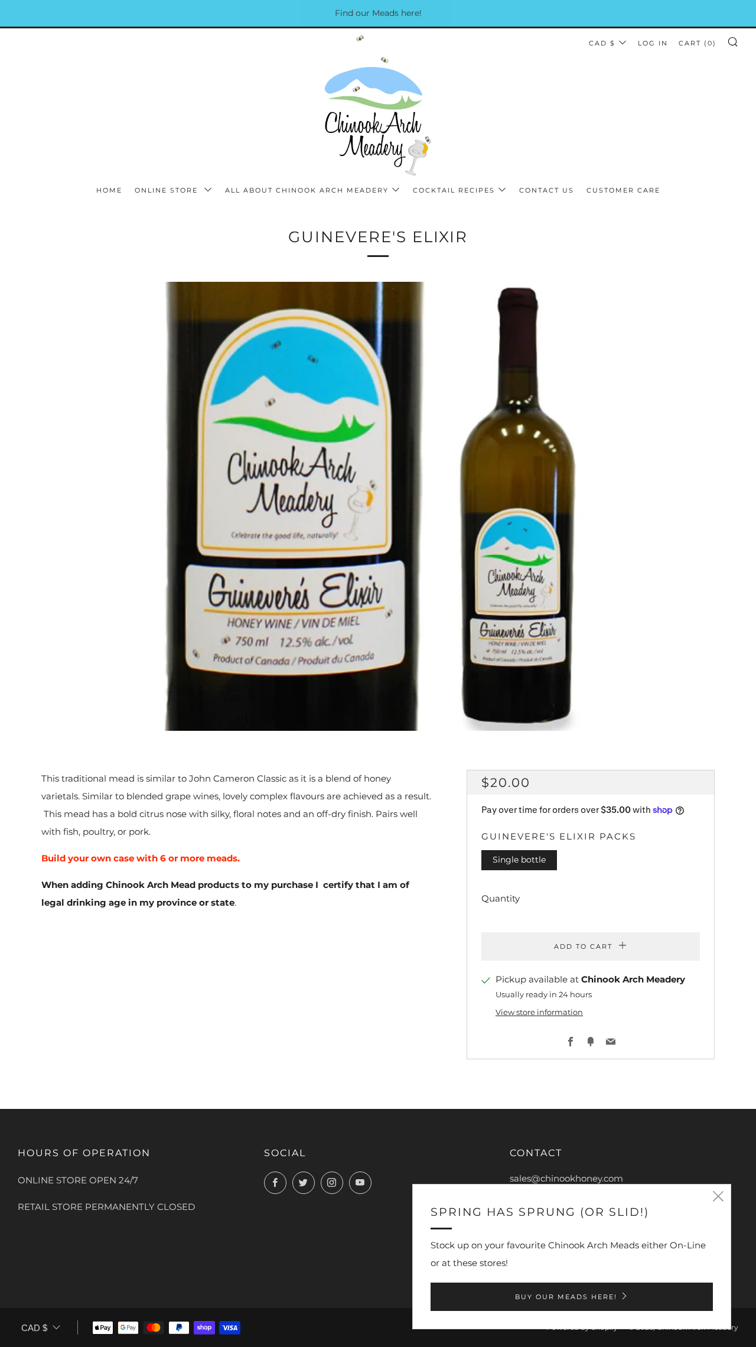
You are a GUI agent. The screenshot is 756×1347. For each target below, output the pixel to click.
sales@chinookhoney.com (566, 1178)
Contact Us (546, 190)
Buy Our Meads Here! (566, 1297)
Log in (653, 43)
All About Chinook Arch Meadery (307, 190)
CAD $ (602, 43)
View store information (539, 1012)
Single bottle (519, 859)
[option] (378, 506)
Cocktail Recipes (454, 190)
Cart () (697, 43)
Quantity (500, 898)
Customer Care (623, 190)
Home (109, 190)
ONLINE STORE (168, 190)
